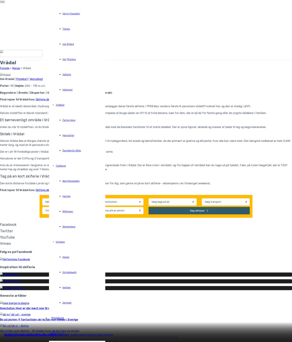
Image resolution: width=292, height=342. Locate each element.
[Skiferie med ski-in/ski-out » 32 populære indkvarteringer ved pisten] (9, 281)
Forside (4, 68)
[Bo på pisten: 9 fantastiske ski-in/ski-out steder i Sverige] (15, 314)
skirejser (197, 210)
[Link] (21, 56)
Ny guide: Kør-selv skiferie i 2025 (30, 335)
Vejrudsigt (36, 79)
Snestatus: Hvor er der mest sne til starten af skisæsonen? (40, 308)
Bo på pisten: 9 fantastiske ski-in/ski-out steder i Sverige (39, 319)
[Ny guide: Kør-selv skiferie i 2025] (12, 288)
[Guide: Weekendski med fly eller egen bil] (9, 274)
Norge (16, 68)
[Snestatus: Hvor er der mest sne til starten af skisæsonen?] (14, 303)
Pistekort (22, 79)
